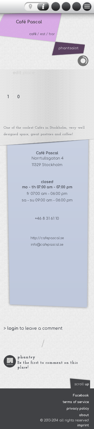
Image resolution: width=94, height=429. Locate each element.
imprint (83, 425)
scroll (81, 384)
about (84, 415)
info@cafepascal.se (47, 244)
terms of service (76, 402)
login (13, 328)
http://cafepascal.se (47, 238)
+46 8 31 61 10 (47, 219)
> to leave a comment (33, 328)
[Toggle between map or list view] (37, 6)
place (24, 72)
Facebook (81, 395)
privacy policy (78, 408)
